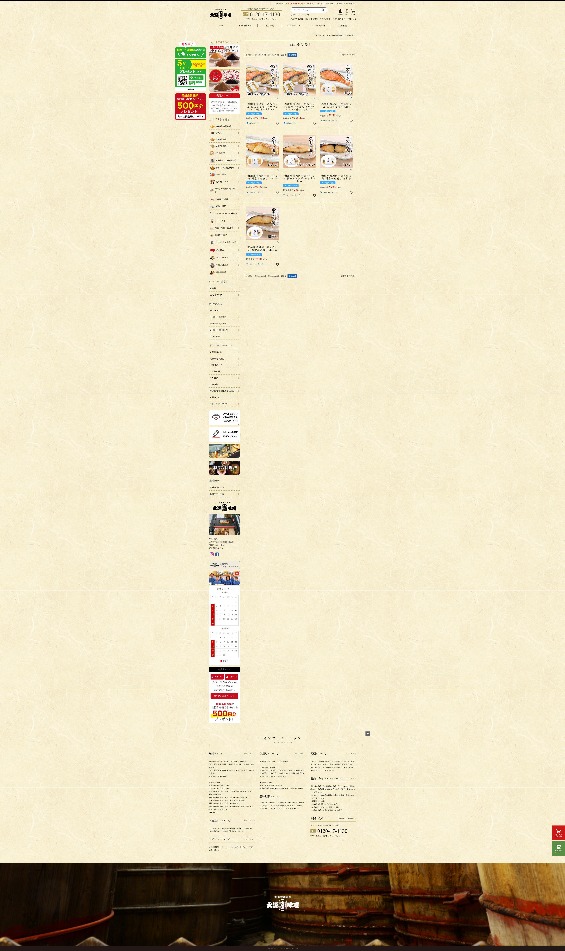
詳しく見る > (249, 753)
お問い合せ (351, 19)
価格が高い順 (273, 55)
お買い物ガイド (339, 19)
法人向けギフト (217, 295)
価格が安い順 (260, 55)
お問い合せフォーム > (347, 818)
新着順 (283, 55)
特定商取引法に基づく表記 (222, 391)
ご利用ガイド (294, 26)
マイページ (233, 677)
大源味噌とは (245, 26)
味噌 (307, 15)
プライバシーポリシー (220, 404)
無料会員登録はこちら (224, 696)
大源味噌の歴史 (217, 359)
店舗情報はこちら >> (218, 548)
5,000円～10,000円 (219, 330)
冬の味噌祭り (337, 35)
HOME (318, 35)
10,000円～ (215, 336)
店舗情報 (214, 384)
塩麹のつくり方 (217, 494)
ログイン (347, 14)
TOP (221, 26)
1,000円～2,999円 (218, 317)
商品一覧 (269, 26)
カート (353, 14)
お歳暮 (213, 288)
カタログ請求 (325, 19)
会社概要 (342, 26)
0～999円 (214, 311)
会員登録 (340, 14)
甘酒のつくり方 (217, 487)
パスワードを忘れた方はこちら (224, 682)
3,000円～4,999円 (218, 324)
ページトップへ (367, 733)
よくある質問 (318, 26)
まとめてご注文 (311, 19)
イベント (326, 35)
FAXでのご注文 (297, 19)
